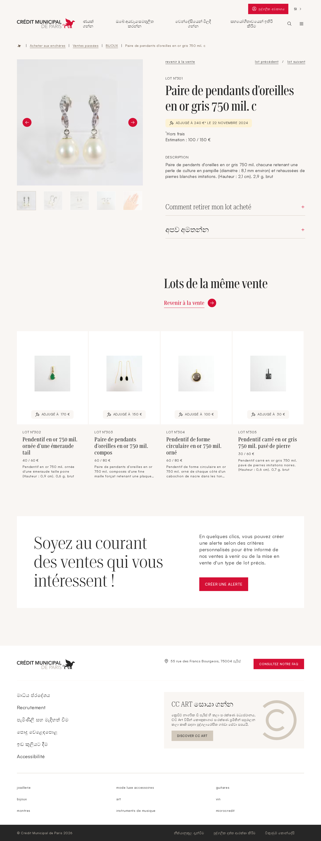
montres (23, 811)
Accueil (19, 45)
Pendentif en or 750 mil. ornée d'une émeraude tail (50, 446)
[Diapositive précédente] (27, 122)
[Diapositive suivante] (132, 122)
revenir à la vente (180, 62)
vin (218, 799)
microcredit (225, 811)
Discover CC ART (192, 737)
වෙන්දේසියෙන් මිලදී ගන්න (193, 23)
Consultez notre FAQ (281, 665)
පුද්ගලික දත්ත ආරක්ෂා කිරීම (235, 833)
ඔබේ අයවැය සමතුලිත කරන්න (135, 23)
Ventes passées (86, 46)
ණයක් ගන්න (88, 23)
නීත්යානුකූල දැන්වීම (189, 833)
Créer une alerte (226, 585)
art (118, 799)
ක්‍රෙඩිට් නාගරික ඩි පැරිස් (301, 23)
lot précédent (266, 62)
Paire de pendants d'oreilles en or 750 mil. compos (121, 446)
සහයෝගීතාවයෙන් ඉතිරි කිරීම (252, 23)
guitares (222, 787)
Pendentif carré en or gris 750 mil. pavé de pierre (267, 442)
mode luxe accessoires (135, 787)
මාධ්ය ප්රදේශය (33, 695)
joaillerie (24, 787)
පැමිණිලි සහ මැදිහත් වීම (43, 720)
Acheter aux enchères (48, 46)
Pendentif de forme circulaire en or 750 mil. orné (194, 446)
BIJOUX (112, 46)
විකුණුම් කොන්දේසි (280, 833)
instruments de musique (135, 811)
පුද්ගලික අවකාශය (271, 10)
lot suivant (296, 62)
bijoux (22, 799)
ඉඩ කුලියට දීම (32, 744)
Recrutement (31, 707)
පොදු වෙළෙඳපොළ (37, 732)
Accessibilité (31, 756)
